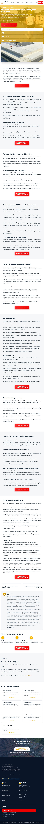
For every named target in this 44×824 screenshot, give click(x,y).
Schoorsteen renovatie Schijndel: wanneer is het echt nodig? (24, 787)
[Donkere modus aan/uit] (36, 2)
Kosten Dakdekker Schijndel (6, 798)
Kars (5, 20)
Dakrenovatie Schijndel (8, 7)
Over (18, 2)
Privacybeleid (21, 822)
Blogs (27, 2)
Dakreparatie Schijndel (6, 795)
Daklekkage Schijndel (5, 790)
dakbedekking (35, 342)
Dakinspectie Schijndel (6, 787)
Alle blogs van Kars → (11, 627)
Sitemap (41, 822)
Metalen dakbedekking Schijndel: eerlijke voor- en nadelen (24, 796)
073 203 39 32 (28, 675)
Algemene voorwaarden (27, 822)
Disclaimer (37, 822)
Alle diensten (4, 800)
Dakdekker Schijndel (6, 2)
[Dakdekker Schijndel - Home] (2, 2)
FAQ (22, 2)
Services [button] (12, 2)
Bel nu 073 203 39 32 (8, 810)
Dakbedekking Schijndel (6, 785)
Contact (32, 2)
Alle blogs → (21, 800)
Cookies (33, 822)
